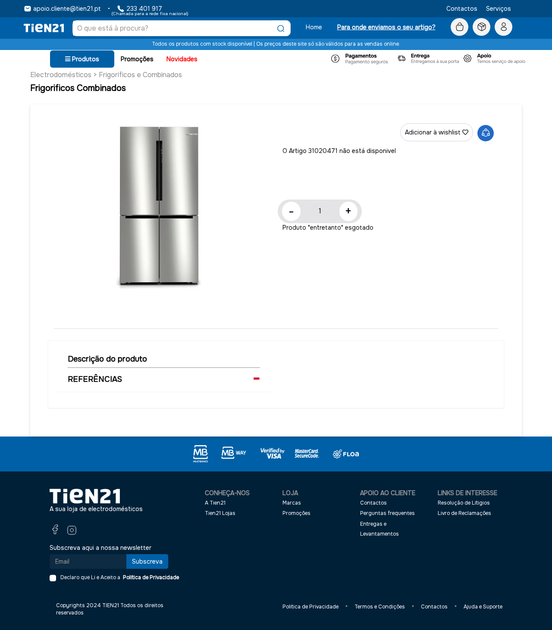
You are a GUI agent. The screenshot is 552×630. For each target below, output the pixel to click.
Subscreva (147, 561)
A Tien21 (215, 502)
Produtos (84, 59)
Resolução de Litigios (464, 502)
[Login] (503, 27)
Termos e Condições (379, 606)
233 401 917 (144, 8)
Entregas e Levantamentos (379, 529)
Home (314, 27)
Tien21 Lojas (220, 513)
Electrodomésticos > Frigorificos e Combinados (106, 74)
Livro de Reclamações (464, 513)
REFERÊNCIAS (95, 379)
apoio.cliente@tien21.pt (67, 8)
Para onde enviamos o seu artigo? (386, 27)
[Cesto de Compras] (459, 27)
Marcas (291, 502)
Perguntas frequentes (387, 513)
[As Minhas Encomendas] (481, 27)
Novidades (182, 59)
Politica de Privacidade (149, 577)
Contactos (461, 8)
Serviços (498, 8)
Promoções (137, 59)
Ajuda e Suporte (483, 606)
